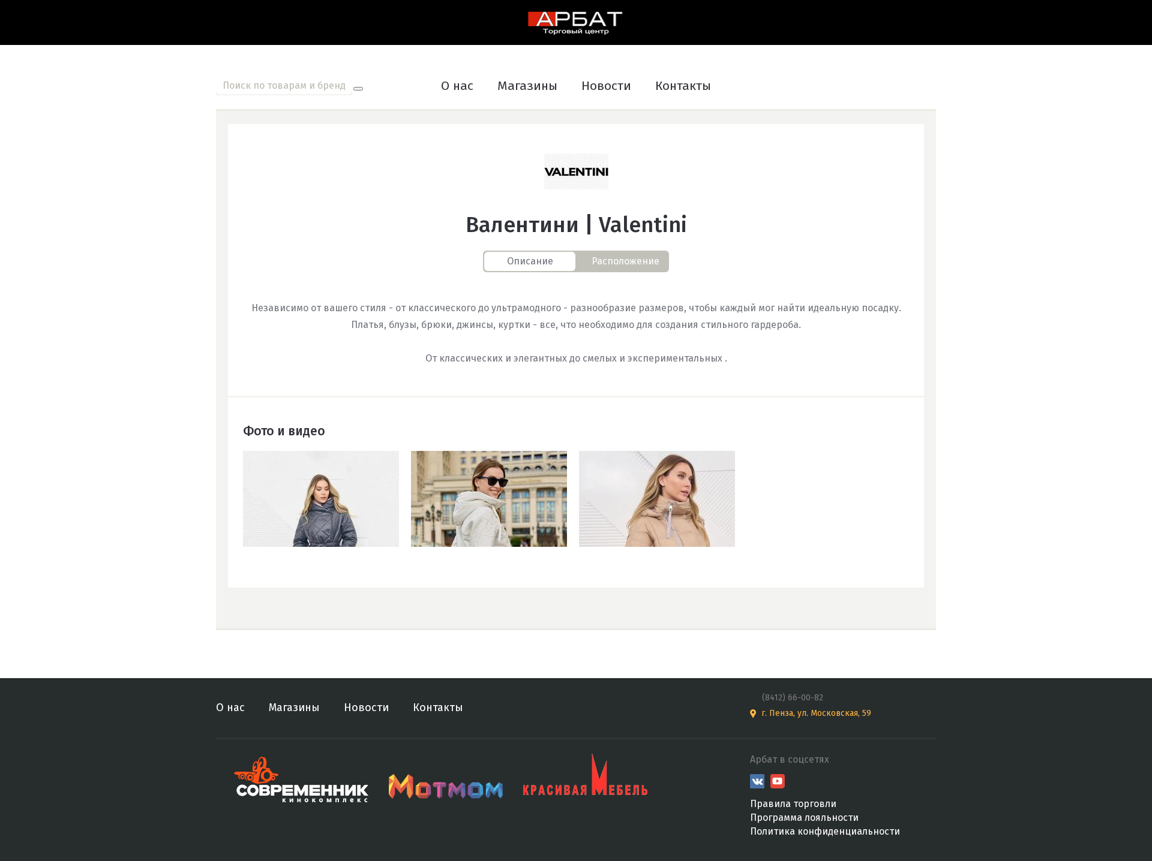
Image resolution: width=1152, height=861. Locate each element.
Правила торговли (793, 803)
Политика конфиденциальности (825, 831)
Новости (606, 86)
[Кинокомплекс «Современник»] (302, 776)
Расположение (625, 261)
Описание (530, 261)
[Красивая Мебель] (585, 776)
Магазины (527, 86)
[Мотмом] (447, 776)
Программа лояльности (804, 817)
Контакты (683, 86)
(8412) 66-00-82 (792, 698)
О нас (457, 86)
